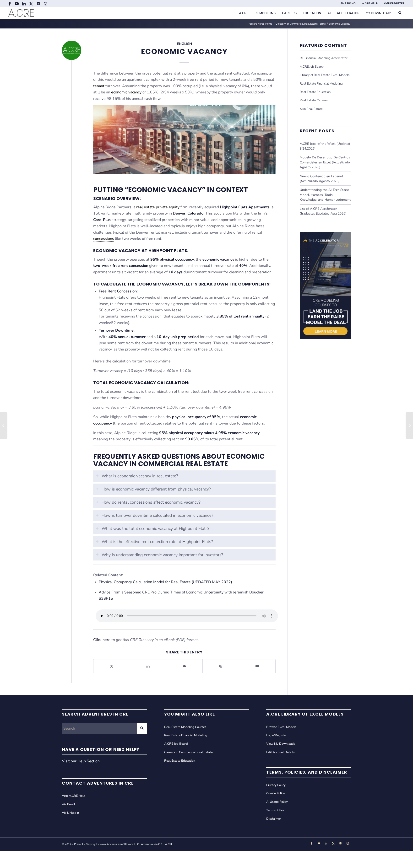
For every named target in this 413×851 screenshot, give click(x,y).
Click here (101, 639)
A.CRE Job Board (176, 744)
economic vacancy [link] (126, 92)
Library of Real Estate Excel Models (324, 75)
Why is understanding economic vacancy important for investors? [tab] (162, 555)
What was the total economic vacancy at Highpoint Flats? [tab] (155, 528)
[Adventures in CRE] (21, 13)
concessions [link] (103, 238)
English (184, 43)
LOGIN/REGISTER (394, 3)
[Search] (400, 13)
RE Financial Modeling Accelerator (324, 58)
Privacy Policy (276, 785)
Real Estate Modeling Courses (185, 727)
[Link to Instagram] (45, 3)
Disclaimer (273, 819)
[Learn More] (325, 337)
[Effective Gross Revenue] (3, 425)
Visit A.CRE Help (74, 796)
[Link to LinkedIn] (24, 3)
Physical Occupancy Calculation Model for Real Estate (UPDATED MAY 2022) (165, 582)
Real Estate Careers (314, 100)
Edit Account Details (280, 752)
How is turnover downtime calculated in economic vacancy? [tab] (157, 515)
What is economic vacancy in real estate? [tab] (140, 476)
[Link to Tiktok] (38, 3)
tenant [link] (98, 86)
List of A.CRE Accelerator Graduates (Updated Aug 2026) (323, 211)
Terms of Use (275, 810)
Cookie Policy (275, 793)
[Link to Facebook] (9, 3)
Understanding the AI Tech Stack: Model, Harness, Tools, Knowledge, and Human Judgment (325, 195)
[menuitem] (349, 3)
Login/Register (276, 735)
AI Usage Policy (277, 802)
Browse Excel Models (281, 727)
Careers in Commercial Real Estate (188, 752)
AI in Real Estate (311, 109)
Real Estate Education (315, 92)
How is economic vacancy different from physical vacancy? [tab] (156, 489)
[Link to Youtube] (16, 3)
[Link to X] (31, 3)
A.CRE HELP (370, 3)
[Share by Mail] (184, 666)
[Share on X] (111, 666)
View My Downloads (280, 744)
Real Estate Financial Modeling (321, 83)
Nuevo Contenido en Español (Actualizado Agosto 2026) (321, 178)
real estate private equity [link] (157, 207)
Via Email (68, 804)
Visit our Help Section (81, 761)
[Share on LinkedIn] (148, 666)
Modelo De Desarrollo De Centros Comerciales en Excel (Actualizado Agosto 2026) (325, 162)
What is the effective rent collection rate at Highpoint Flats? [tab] (157, 541)
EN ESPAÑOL (349, 3)
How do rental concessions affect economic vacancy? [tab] (151, 502)
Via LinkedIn (70, 813)
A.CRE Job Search (312, 67)
